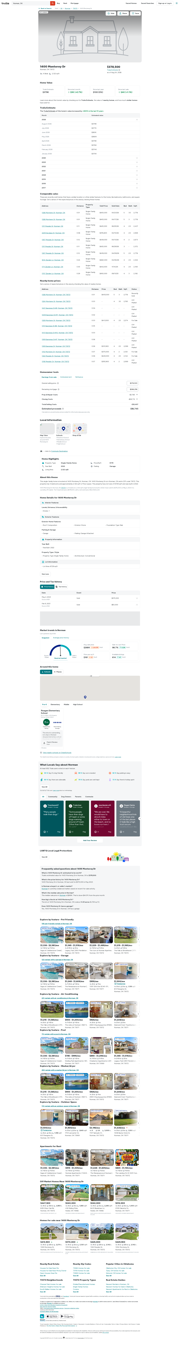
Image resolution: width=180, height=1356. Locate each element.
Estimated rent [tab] (66, 377)
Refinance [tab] (79, 377)
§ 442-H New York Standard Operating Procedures (53, 1305)
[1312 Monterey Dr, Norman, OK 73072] (77, 1231)
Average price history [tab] (61, 638)
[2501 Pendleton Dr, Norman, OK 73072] (76, 935)
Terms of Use (99, 1324)
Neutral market (60, 658)
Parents (78, 797)
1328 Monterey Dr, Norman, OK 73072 (56, 295)
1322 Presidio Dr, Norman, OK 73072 (55, 356)
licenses (95, 1301)
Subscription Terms (109, 1324)
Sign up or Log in (165, 3)
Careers (75, 1324)
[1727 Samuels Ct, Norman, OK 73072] (101, 1117)
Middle (66, 704)
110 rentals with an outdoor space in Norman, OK (61, 1106)
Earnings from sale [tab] (49, 377)
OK (61, 8)
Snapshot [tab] (45, 638)
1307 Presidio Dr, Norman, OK (53, 240)
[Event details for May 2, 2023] (137, 598)
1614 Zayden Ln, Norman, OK (53, 260)
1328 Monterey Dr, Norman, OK (53, 213)
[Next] (138, 939)
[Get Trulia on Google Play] (67, 1316)
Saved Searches (147, 3)
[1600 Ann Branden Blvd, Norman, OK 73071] (76, 971)
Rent (65, 3)
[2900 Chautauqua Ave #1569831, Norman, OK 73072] (101, 1009)
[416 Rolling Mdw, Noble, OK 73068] (77, 1192)
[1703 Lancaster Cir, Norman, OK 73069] (76, 1117)
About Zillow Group (55, 1324)
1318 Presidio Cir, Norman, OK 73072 (55, 362)
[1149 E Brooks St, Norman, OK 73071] (77, 1157)
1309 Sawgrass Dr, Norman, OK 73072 (56, 346)
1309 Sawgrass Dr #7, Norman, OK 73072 (57, 339)
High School (77, 704)
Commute (89, 797)
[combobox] (33, 3)
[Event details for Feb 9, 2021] (137, 605)
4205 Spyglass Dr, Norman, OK (53, 233)
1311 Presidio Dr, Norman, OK (52, 226)
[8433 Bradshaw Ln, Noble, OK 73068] (102, 1192)
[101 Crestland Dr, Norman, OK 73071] (126, 1009)
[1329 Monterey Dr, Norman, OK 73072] (52, 1231)
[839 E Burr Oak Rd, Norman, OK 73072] (52, 1192)
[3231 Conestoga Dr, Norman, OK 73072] (127, 1157)
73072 (75, 8)
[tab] (47, 587)
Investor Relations (90, 1324)
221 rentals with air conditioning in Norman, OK (60, 998)
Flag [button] (58, 832)
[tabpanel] (90, 397)
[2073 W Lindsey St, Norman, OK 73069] (101, 1045)
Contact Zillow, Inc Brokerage (49, 1311)
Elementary (55, 704)
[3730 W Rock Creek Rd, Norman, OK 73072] (126, 935)
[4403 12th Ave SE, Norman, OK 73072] (52, 935)
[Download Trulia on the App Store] (52, 1316)
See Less (46, 574)
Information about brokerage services (53, 1308)
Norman (67, 8)
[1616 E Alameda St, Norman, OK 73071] (76, 1045)
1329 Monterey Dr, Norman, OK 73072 (56, 320)
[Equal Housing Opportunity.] (64, 1338)
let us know (106, 1332)
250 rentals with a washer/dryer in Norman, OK (60, 1070)
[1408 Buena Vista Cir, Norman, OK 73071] (126, 1117)
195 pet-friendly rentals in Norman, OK (57, 924)
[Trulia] (42, 1316)
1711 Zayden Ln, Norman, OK (52, 267)
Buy (58, 3)
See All (45, 787)
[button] (52, 3)
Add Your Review (90, 840)
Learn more (118, 757)
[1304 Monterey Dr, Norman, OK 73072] (127, 1231)
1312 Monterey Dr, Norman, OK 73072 (56, 352)
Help (117, 1324)
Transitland (66, 1296)
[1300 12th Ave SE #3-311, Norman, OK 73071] (101, 971)
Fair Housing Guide (67, 1324)
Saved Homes (131, 3)
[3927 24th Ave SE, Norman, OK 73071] (76, 1009)
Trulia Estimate (50, 111)
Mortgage (74, 3)
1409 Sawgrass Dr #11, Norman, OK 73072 (57, 315)
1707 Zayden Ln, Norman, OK (53, 274)
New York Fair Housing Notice (48, 1306)
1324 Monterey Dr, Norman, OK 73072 (56, 301)
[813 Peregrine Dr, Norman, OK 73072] (126, 971)
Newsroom (81, 1324)
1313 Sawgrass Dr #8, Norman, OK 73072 (57, 326)
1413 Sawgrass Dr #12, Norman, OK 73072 (57, 333)
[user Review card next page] (140, 818)
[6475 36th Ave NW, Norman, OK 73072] (101, 935)
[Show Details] (137, 119)
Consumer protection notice (71, 1308)
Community (52, 797)
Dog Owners (66, 797)
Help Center (81, 1338)
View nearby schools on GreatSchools (57, 753)
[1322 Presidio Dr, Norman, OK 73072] (102, 1231)
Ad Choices (132, 1324)
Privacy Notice (124, 1324)
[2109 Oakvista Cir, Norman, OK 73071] (127, 1192)
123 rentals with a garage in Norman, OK (57, 960)
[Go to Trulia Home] (6, 3)
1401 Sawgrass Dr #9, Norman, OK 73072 (57, 308)
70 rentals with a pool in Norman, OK (56, 1034)
